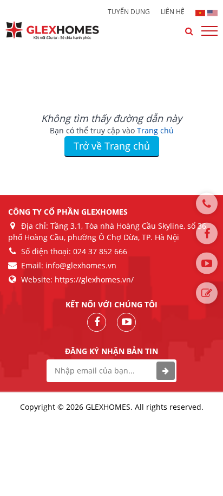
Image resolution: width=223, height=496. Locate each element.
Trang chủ (155, 130)
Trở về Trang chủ (112, 145)
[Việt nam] (200, 12)
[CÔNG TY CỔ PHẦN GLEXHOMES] (60, 30)
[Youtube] (207, 263)
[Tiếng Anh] (212, 12)
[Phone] (207, 203)
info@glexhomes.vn (80, 265)
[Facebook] (207, 233)
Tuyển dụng (129, 12)
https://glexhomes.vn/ (94, 279)
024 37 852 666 (100, 251)
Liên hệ (173, 12)
